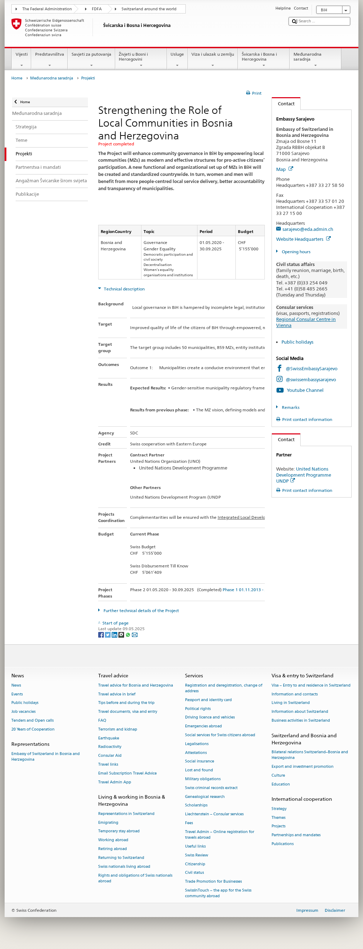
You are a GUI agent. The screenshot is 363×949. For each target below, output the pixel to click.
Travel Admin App (114, 782)
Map (281, 169)
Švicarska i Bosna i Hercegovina (259, 56)
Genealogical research (205, 796)
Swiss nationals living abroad (124, 866)
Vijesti (22, 54)
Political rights (198, 708)
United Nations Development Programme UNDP (303, 475)
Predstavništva (49, 54)
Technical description (124, 289)
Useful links (195, 846)
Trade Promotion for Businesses (213, 881)
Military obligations (202, 779)
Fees (189, 823)
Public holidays (297, 342)
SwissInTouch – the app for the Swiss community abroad (218, 893)
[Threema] (121, 634)
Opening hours (295, 251)
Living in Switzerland (291, 703)
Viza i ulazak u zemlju (212, 54)
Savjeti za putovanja (91, 54)
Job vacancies (23, 712)
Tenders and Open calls (32, 720)
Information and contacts (295, 694)
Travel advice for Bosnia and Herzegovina (135, 685)
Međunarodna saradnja (308, 56)
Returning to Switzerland (121, 857)
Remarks (290, 407)
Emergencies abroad (203, 726)
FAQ (102, 720)
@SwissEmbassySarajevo (311, 368)
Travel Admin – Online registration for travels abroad (219, 834)
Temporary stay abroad (119, 831)
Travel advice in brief (116, 694)
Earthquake (108, 738)
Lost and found (199, 770)
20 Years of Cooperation (33, 729)
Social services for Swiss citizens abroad (220, 735)
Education (281, 784)
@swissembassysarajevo (311, 379)
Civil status (194, 873)
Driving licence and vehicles (210, 717)
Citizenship (195, 864)
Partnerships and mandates (296, 835)
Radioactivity (109, 747)
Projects (278, 826)
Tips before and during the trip (126, 703)
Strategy (279, 808)
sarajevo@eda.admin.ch (308, 229)
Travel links (108, 764)
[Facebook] (101, 634)
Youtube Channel (305, 390)
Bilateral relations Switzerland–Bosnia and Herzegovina (310, 755)
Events (17, 694)
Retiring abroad (112, 849)
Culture (278, 775)
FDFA (97, 9)
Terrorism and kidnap (117, 729)
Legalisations (196, 744)
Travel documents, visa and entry (127, 712)
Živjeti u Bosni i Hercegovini (133, 56)
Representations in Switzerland (126, 813)
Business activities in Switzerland (301, 720)
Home (16, 78)
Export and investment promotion (303, 767)
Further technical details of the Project (140, 610)
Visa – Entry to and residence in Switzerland (311, 685)
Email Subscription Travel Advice (127, 773)
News (16, 685)
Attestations (196, 752)
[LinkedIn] (115, 634)
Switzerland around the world (149, 9)
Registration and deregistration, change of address (223, 688)
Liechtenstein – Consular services (214, 814)
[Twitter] (108, 634)
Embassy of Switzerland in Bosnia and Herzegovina (45, 756)
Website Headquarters (300, 239)
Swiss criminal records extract (211, 788)
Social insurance (199, 761)
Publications (283, 844)
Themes (278, 817)
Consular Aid (110, 756)
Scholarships (196, 805)
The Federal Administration (47, 9)
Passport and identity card (208, 700)
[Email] (135, 634)
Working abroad (113, 840)
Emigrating (108, 822)
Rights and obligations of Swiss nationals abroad (135, 878)
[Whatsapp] (128, 634)
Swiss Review (196, 855)
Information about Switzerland (300, 712)
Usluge (177, 54)
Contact (283, 103)
